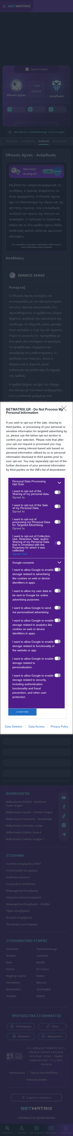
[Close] (65, 410)
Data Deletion (13, 726)
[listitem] (36, 483)
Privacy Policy (59, 726)
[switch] (58, 492)
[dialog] (36, 568)
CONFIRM (22, 712)
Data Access (36, 726)
